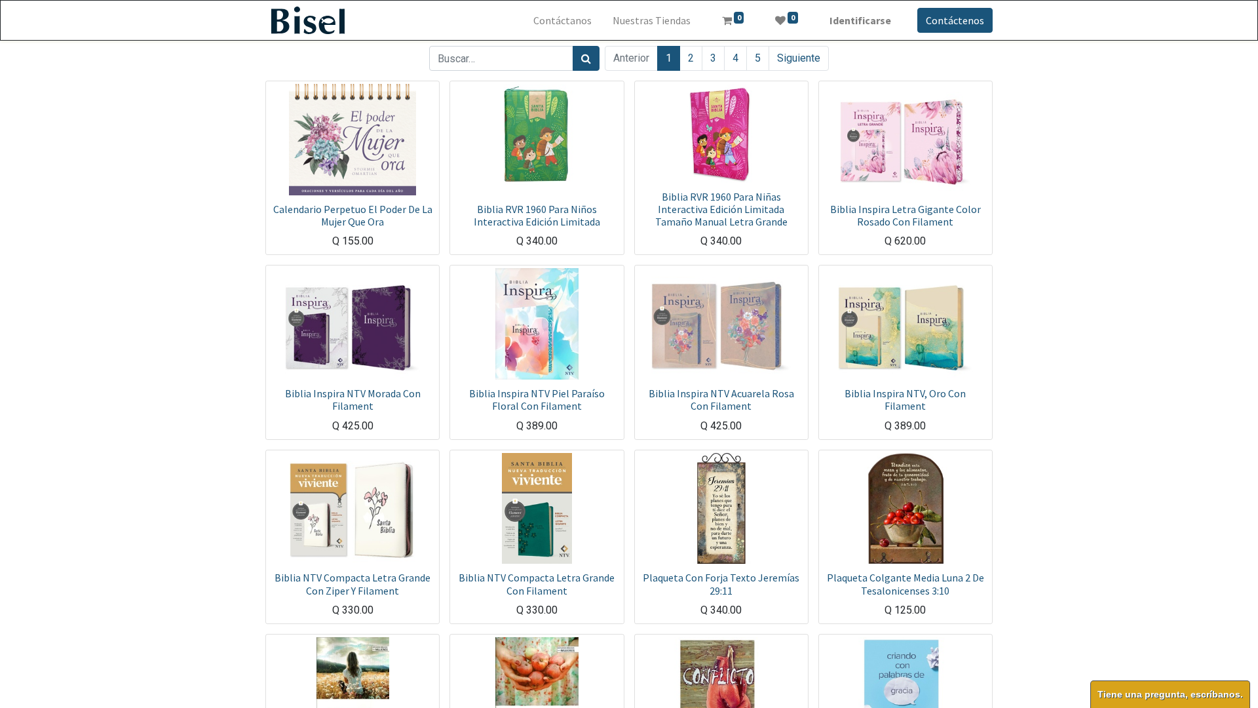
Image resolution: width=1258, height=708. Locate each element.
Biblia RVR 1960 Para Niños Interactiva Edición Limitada (537, 215)
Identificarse (860, 20)
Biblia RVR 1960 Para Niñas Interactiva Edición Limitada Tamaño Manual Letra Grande (721, 209)
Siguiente (798, 58)
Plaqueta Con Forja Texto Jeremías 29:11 (721, 584)
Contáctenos (955, 20)
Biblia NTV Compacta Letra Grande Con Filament (537, 584)
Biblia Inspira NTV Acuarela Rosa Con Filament (721, 399)
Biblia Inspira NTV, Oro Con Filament (905, 399)
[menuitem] (562, 20)
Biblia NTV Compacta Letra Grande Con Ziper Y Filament (352, 584)
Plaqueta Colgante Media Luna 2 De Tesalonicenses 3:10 (905, 584)
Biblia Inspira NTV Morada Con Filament (353, 399)
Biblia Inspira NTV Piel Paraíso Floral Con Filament (537, 399)
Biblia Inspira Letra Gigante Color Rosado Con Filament (905, 215)
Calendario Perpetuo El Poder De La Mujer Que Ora (352, 215)
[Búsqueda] (586, 58)
